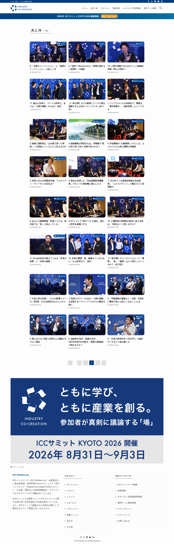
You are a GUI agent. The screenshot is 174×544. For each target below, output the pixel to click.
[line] (155, 1)
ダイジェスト (73, 484)
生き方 (70, 520)
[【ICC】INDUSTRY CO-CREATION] (21, 8)
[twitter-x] (151, 1)
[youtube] (158, 1)
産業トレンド (73, 514)
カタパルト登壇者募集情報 (130, 496)
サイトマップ (124, 514)
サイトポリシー (125, 508)
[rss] (161, 1)
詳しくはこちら (109, 16)
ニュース (71, 496)
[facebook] (148, 1)
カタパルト (72, 502)
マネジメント (73, 508)
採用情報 (122, 490)
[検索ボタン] (160, 8)
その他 (70, 526)
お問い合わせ (124, 520)
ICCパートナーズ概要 (127, 484)
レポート (71, 490)
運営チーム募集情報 (127, 502)
